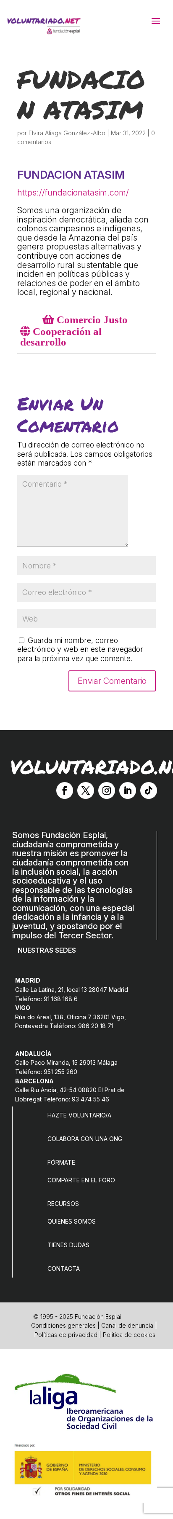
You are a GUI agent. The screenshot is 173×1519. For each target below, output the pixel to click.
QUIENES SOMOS (71, 1221)
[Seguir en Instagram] (106, 790)
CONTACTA (63, 1268)
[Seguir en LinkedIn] (127, 790)
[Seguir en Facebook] (64, 790)
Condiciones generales (63, 1325)
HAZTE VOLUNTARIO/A (79, 1115)
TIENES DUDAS (68, 1244)
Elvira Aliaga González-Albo (67, 133)
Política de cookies (129, 1334)
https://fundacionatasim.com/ (73, 193)
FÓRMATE (61, 1162)
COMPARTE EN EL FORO (81, 1180)
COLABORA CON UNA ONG (84, 1138)
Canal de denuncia (127, 1325)
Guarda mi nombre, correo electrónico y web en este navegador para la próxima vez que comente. (80, 649)
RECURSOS (63, 1203)
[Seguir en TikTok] (148, 790)
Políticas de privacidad (65, 1334)
